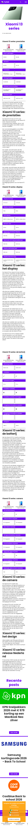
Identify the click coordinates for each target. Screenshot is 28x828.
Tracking (15, 810)
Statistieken (15, 813)
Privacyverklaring (14, 807)
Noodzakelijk (15, 815)
